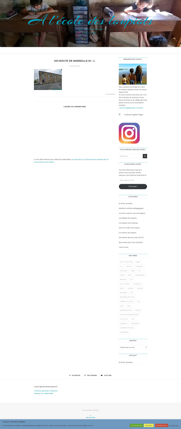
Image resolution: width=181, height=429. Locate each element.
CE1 (121, 266)
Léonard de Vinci (127, 328)
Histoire (123, 270)
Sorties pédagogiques (129, 314)
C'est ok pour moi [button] (136, 425)
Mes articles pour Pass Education (131, 242)
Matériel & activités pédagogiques (131, 208)
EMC (129, 275)
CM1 (121, 306)
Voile (122, 275)
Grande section (126, 301)
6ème (133, 270)
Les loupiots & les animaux (128, 223)
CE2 (138, 301)
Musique (123, 292)
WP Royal (96, 410)
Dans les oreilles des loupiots (129, 228)
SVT (131, 279)
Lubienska (135, 323)
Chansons (124, 332)
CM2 (128, 306)
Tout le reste (123, 247)
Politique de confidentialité (43, 393)
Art (133, 319)
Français (139, 266)
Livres (137, 310)
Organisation (126, 310)
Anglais (123, 279)
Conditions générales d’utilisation (46, 391)
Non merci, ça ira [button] (161, 425)
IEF (132, 292)
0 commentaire (110, 94)
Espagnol (137, 284)
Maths (129, 266)
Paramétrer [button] (148, 425)
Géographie (140, 275)
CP (140, 270)
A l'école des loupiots (90, 20)
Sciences (123, 323)
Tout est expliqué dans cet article (131, 108)
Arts (122, 288)
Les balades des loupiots (128, 218)
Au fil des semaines (126, 203)
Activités (124, 319)
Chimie (130, 288)
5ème (138, 262)
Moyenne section (127, 297)
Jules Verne (125, 284)
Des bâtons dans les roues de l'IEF (131, 237)
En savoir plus (173, 425)
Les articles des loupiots (127, 233)
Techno (140, 288)
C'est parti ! (132, 186)
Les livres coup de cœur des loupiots (132, 213)
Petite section (126, 262)
